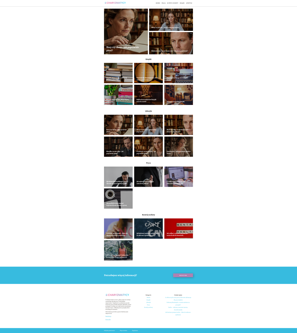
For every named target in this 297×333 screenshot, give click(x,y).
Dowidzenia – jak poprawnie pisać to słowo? (179, 152)
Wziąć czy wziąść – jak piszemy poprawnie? (165, 28)
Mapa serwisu (123, 330)
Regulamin (135, 330)
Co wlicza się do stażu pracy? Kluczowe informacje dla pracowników (176, 183)
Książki (182, 3)
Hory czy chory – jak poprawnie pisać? (122, 49)
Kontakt (108, 320)
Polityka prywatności (109, 330)
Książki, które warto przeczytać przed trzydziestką (116, 79)
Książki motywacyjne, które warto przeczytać (117, 101)
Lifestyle (189, 3)
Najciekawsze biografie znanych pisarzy (177, 79)
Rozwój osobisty (172, 3)
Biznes (158, 3)
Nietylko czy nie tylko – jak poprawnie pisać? (114, 152)
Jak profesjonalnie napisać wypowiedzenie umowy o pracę (116, 204)
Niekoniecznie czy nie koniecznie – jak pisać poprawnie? (169, 51)
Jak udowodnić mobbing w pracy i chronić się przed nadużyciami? (117, 183)
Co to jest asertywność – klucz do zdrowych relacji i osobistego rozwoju (117, 234)
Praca (164, 3)
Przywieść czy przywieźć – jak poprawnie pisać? (146, 152)
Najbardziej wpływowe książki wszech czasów (146, 101)
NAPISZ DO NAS (183, 275)
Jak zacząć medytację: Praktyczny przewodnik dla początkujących (117, 256)
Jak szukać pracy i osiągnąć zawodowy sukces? (145, 183)
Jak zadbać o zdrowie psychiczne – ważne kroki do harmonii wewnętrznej (178, 234)
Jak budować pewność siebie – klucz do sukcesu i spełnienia (148, 234)
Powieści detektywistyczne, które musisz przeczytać (147, 79)
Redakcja (108, 316)
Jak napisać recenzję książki (176, 102)
